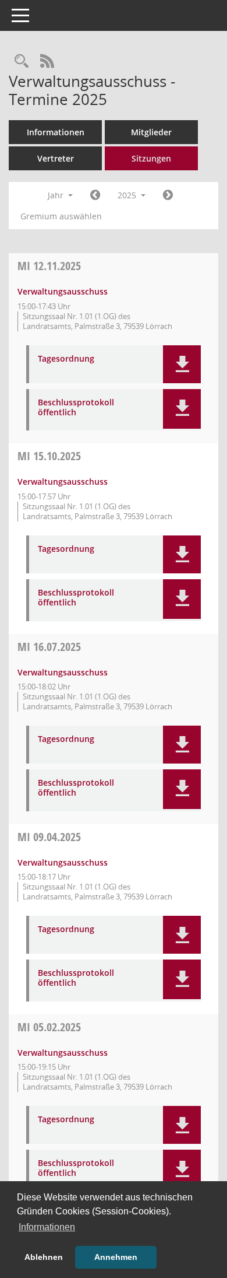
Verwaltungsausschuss (62, 291)
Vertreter (55, 158)
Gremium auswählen (61, 216)
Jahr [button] (57, 195)
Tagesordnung (66, 359)
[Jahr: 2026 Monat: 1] (168, 195)
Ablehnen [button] (43, 1257)
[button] (182, 364)
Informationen (55, 132)
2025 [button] (128, 195)
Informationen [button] (47, 1227)
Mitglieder (151, 132)
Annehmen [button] (115, 1257)
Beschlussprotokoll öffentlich (76, 408)
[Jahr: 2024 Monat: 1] (95, 195)
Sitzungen (151, 158)
